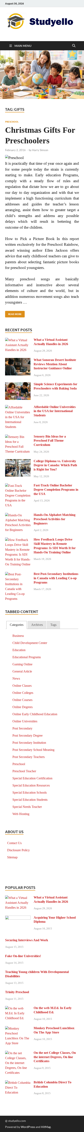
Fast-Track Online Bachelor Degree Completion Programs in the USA (56, 490)
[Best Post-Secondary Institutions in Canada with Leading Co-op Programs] (18, 574)
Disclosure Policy (18, 850)
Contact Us (14, 843)
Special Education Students (30, 799)
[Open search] (74, 45)
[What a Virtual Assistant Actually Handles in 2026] (18, 340)
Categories (16, 624)
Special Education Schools (29, 792)
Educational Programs (26, 657)
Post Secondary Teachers (28, 757)
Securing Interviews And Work (26, 940)
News (16, 678)
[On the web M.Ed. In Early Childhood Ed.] (18, 1008)
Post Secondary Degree (27, 735)
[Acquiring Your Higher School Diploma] (18, 918)
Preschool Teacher (24, 771)
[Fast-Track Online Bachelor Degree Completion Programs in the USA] (18, 486)
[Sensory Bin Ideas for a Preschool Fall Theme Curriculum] (18, 437)
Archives (37, 624)
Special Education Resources (31, 785)
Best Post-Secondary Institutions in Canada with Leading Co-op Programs (56, 578)
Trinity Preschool (17, 992)
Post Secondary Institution (29, 742)
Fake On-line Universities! (23, 956)
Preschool (12, 121)
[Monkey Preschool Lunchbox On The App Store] (18, 1028)
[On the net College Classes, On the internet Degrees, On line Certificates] (18, 1053)
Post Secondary (22, 728)
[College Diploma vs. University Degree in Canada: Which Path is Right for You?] (18, 461)
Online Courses (22, 700)
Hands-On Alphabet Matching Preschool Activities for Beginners (54, 519)
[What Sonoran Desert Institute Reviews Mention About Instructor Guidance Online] (18, 360)
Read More (13, 313)
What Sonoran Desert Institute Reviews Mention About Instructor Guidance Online (55, 364)
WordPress (28, 1127)
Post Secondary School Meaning (33, 749)
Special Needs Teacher (27, 806)
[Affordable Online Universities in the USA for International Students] (18, 407)
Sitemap (12, 857)
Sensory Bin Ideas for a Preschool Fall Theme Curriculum (50, 441)
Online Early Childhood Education (34, 714)
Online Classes (22, 685)
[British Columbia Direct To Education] (18, 1083)
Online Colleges (22, 692)
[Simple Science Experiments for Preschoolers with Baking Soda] (18, 384)
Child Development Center (29, 643)
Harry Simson (40, 150)
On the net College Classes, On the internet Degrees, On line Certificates (55, 1057)
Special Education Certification (32, 778)
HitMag (46, 1127)
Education (18, 650)
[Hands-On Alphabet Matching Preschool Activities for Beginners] (18, 515)
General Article (22, 671)
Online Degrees (22, 707)
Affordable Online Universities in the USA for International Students (55, 411)
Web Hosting (20, 814)
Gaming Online (22, 664)
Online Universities (24, 721)
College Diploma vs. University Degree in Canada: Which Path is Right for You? (55, 465)
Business (18, 635)
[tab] (16, 625)
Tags (53, 624)
